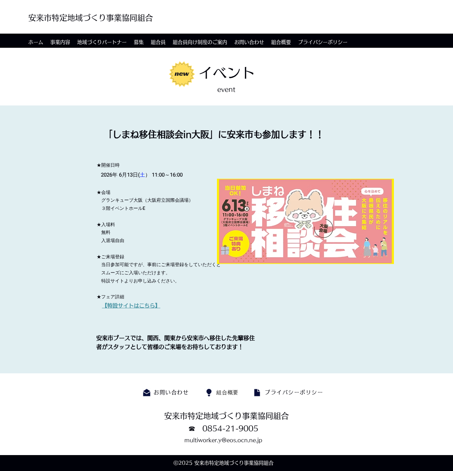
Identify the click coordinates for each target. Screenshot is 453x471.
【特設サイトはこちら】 (131, 305)
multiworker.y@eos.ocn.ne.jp (223, 440)
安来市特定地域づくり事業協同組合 (90, 18)
